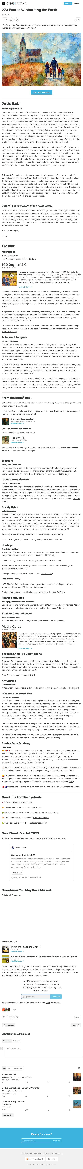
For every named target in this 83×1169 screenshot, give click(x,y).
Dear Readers (7, 1104)
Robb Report (72, 688)
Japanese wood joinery (22, 802)
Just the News (53, 738)
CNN (21, 359)
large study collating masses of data (30, 147)
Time (40, 715)
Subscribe (68, 3)
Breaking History (36, 560)
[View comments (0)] (11, 19)
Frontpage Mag (56, 719)
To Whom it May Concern (13, 1101)
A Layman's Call (9, 1074)
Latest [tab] (10, 1068)
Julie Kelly (24, 373)
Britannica (16, 587)
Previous (10, 1025)
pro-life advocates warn (66, 159)
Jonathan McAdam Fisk (19, 421)
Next (75, 1025)
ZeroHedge (65, 474)
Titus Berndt (14, 1080)
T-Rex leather (32, 812)
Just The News (8, 320)
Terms (47, 1153)
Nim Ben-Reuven (19, 568)
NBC (18, 320)
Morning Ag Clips (56, 592)
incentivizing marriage (54, 124)
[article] (41, 1078)
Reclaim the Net (9, 332)
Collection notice (56, 1153)
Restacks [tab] (16, 1041)
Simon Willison (55, 539)
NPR (74, 517)
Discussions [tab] (18, 1068)
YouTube (39, 838)
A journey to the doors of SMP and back (16, 1077)
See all (6, 1115)
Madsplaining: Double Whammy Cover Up (21, 1088)
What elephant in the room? (12, 1091)
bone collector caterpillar (36, 823)
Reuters (68, 303)
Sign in (77, 3)
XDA (18, 520)
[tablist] (11, 1041)
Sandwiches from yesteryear (29, 807)
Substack (31, 1164)
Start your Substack (35, 1159)
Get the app (52, 1159)
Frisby (4, 268)
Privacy (40, 1153)
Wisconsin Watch (68, 387)
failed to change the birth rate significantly (50, 142)
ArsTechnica (58, 529)
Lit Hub (62, 608)
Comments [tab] (7, 1041)
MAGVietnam (27, 587)
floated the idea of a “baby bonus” (49, 112)
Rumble (49, 838)
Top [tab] (4, 1068)
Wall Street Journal (63, 471)
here (25, 406)
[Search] (79, 1068)
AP (53, 555)
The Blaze (26, 320)
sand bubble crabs (41, 818)
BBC (66, 529)
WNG (34, 670)
